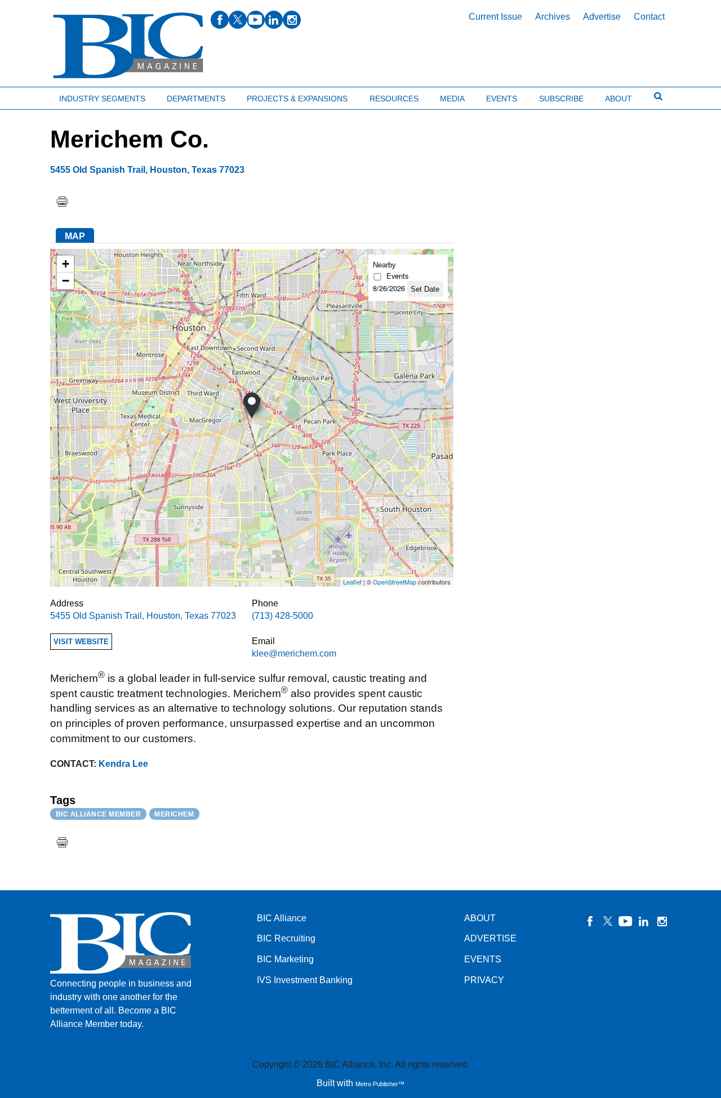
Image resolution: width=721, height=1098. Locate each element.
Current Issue (495, 16)
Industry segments (102, 98)
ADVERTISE (490, 938)
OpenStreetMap (394, 581)
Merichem (174, 814)
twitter (238, 20)
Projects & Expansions (297, 98)
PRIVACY (484, 980)
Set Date (425, 289)
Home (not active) (34, 96)
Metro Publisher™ (379, 1084)
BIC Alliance (281, 918)
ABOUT (480, 918)
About (618, 98)
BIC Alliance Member (98, 814)
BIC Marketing (285, 959)
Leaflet (352, 581)
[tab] (75, 235)
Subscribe (561, 98)
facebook (220, 20)
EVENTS (482, 959)
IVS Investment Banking (305, 980)
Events (501, 98)
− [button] (65, 281)
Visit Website (81, 641)
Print (62, 201)
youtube (256, 20)
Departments (196, 98)
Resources (394, 98)
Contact (649, 16)
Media (452, 98)
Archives (552, 16)
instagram (292, 20)
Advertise (602, 16)
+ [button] (65, 264)
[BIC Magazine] (128, 46)
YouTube (626, 921)
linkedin (274, 20)
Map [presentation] (75, 236)
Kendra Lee (123, 764)
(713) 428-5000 (282, 616)
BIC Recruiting (286, 938)
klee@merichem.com (294, 653)
